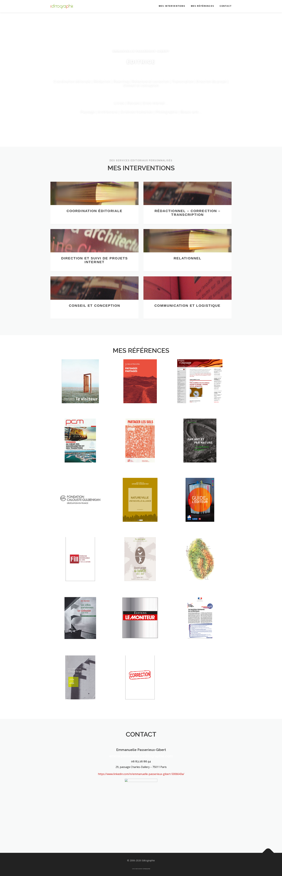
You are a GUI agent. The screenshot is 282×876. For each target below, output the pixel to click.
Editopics (140, 509)
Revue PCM (80, 450)
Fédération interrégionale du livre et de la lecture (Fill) (80, 562)
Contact (226, 6)
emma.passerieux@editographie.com (141, 756)
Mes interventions (172, 6)
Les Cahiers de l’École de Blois (140, 389)
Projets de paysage (199, 391)
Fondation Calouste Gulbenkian (80, 507)
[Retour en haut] (268, 853)
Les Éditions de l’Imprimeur (80, 685)
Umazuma (146, 868)
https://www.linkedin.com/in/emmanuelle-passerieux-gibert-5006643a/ (141, 774)
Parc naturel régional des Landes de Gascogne (140, 564)
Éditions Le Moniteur (140, 627)
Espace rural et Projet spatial (140, 448)
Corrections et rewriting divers (140, 685)
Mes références (202, 6)
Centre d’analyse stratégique (199, 625)
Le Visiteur (80, 391)
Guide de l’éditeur (200, 509)
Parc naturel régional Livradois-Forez (200, 564)
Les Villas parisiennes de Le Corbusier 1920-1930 (80, 624)
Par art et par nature (200, 450)
